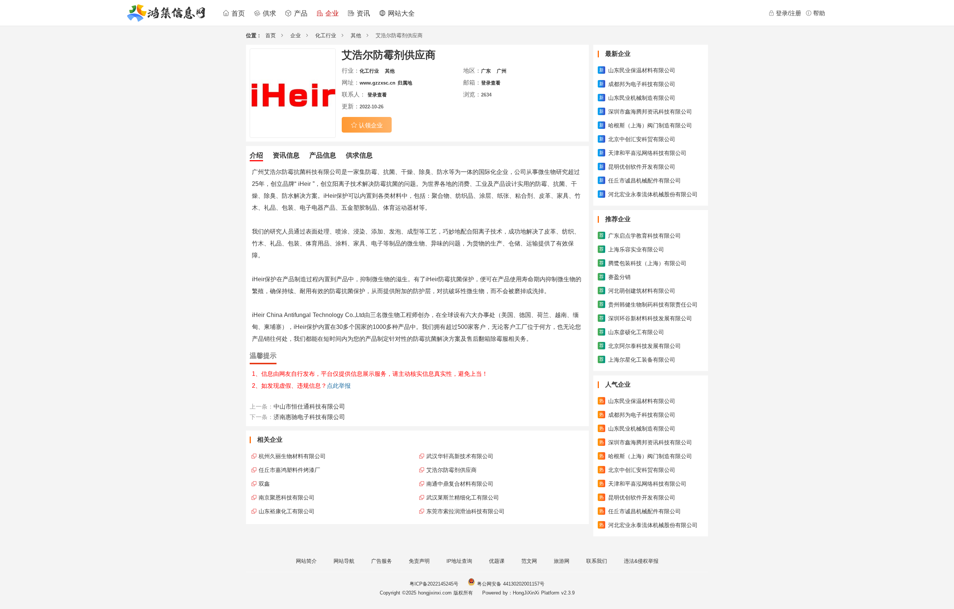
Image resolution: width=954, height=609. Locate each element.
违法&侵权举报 (641, 561)
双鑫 (264, 483)
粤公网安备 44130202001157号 (509, 584)
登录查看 (490, 83)
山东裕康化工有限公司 (287, 511)
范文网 (529, 561)
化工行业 (325, 35)
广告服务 (381, 561)
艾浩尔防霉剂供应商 (451, 470)
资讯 (362, 13)
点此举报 (339, 386)
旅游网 (561, 561)
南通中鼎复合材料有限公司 (459, 483)
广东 (486, 71)
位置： (254, 35)
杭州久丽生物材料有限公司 (292, 456)
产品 (299, 13)
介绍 (256, 155)
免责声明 (419, 561)
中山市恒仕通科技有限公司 (309, 406)
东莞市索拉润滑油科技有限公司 (465, 511)
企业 (331, 13)
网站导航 (344, 561)
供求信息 (359, 155)
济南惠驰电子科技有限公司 (309, 417)
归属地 (405, 83)
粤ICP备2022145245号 (434, 584)
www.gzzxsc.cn (377, 83)
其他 (356, 35)
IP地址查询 (459, 561)
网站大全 (400, 13)
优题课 (497, 561)
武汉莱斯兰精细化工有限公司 (462, 497)
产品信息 (322, 155)
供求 (268, 13)
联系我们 (596, 561)
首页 (237, 13)
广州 (501, 71)
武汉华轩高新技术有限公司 (459, 456)
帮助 (819, 13)
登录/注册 (788, 13)
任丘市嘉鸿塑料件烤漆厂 (289, 470)
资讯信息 (286, 155)
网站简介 (306, 561)
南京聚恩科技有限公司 (287, 497)
